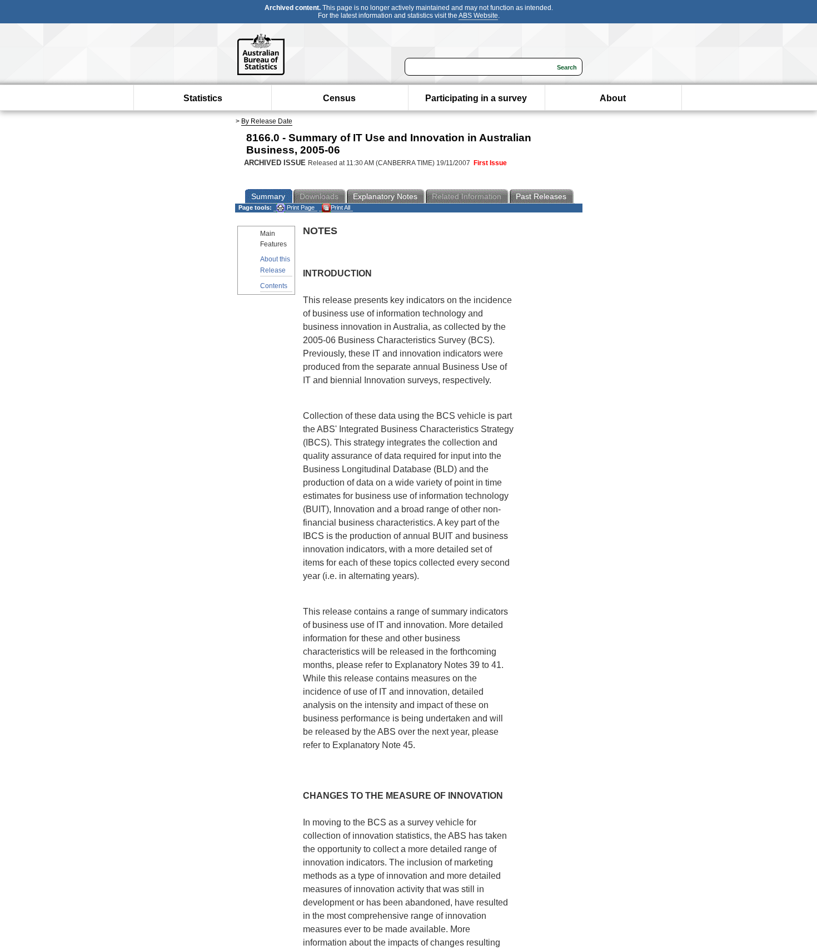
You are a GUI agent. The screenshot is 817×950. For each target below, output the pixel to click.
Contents (273, 286)
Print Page (300, 207)
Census (339, 98)
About (613, 98)
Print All (340, 207)
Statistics (202, 98)
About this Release (275, 264)
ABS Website (478, 15)
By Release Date (266, 121)
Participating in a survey (476, 98)
